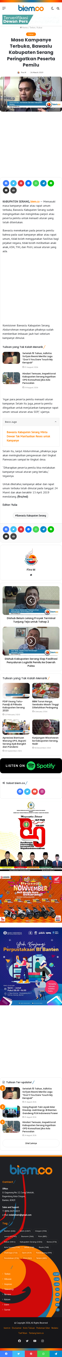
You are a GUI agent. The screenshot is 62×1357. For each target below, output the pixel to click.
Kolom (7, 1299)
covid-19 (10, 1236)
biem (25, 1231)
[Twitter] (13, 183)
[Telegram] (43, 183)
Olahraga (10, 1252)
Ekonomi (27, 1236)
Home (25, 27)
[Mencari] (58, 9)
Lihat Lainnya (31, 1143)
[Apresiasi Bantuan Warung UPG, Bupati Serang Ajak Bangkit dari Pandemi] (16, 727)
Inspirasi (8, 1284)
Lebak (29, 1247)
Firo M (23, 72)
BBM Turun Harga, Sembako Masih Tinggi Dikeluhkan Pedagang (45, 704)
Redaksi (55, 1328)
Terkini (32, 27)
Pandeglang (44, 1252)
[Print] (13, 190)
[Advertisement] (31, 144)
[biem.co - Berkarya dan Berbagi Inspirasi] (31, 8)
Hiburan (7, 1279)
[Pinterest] (21, 183)
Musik (44, 1247)
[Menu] (4, 9)
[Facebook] (6, 183)
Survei (7, 1309)
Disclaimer (16, 1328)
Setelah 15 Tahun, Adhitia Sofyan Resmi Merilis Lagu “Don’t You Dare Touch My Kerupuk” (37, 358)
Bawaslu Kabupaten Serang (31, 515)
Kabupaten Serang (31, 1242)
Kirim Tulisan (29, 1328)
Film (42, 1236)
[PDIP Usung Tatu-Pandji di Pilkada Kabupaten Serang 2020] (16, 690)
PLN (27, 1258)
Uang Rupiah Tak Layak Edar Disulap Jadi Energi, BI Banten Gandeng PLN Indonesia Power (40, 1110)
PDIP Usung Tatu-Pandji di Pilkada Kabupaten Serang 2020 (14, 706)
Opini (27, 1252)
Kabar (39, 27)
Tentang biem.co (36, 1333)
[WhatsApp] (36, 183)
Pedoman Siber (43, 1328)
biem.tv (7, 1328)
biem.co (35, 201)
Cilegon (41, 1231)
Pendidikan (11, 1258)
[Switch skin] (52, 9)
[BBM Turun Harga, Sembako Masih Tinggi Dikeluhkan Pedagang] (45, 690)
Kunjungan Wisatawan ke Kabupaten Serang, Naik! (45, 740)
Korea (52, 1242)
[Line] (51, 183)
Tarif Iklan (22, 1333)
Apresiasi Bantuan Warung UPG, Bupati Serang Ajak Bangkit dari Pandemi (14, 742)
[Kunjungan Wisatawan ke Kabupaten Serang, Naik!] (45, 727)
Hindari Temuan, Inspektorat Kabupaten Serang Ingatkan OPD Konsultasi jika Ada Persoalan (39, 378)
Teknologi (9, 1289)
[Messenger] (28, 183)
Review (7, 1294)
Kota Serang (12, 1247)
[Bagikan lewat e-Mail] (6, 190)
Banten (9, 1231)
